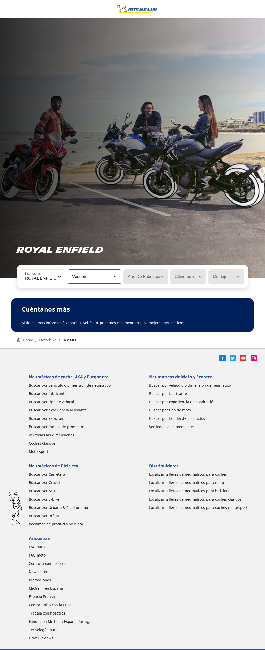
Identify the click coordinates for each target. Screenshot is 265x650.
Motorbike (47, 339)
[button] (59, 276)
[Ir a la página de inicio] (137, 8)
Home (28, 339)
